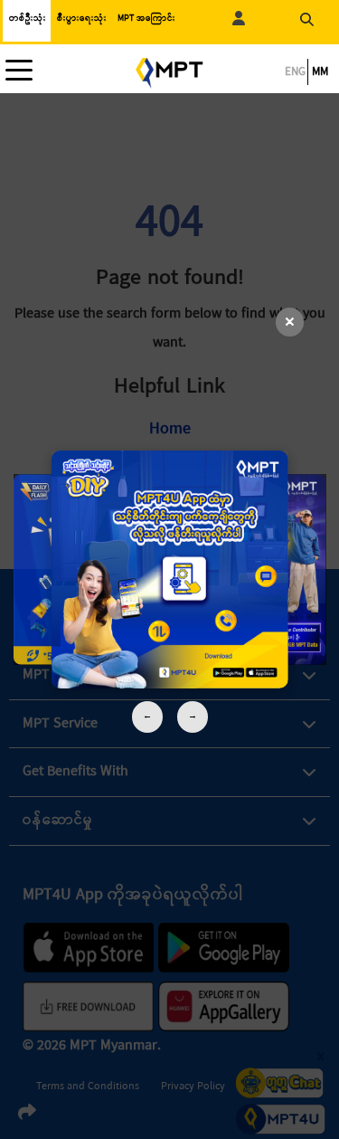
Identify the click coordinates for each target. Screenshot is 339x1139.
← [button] (147, 716)
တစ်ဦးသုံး (27, 18)
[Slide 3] (169, 569)
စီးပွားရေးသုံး (82, 18)
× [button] (290, 322)
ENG (295, 71)
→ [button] (192, 716)
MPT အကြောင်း (146, 18)
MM (320, 71)
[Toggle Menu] (23, 70)
